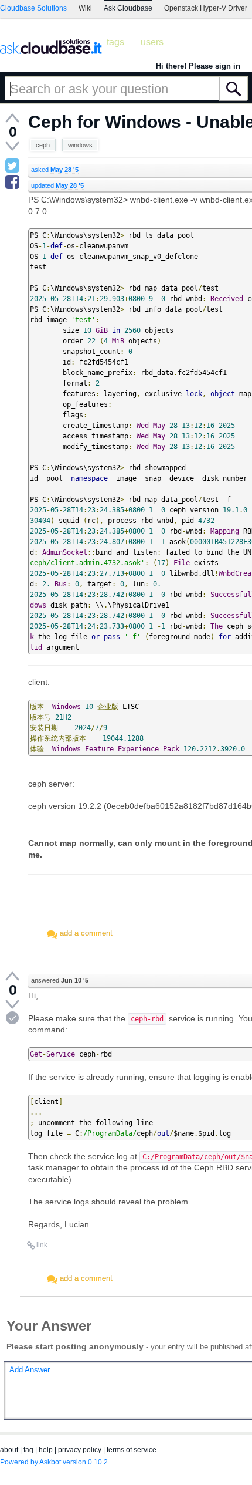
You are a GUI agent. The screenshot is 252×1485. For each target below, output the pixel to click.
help (46, 1450)
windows (80, 144)
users (152, 42)
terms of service (131, 1450)
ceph (43, 144)
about (9, 1450)
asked (55, 169)
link (41, 1245)
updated (57, 185)
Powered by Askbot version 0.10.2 (54, 1462)
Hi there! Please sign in (198, 66)
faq (28, 1450)
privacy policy (79, 1450)
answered (59, 980)
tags (115, 42)
